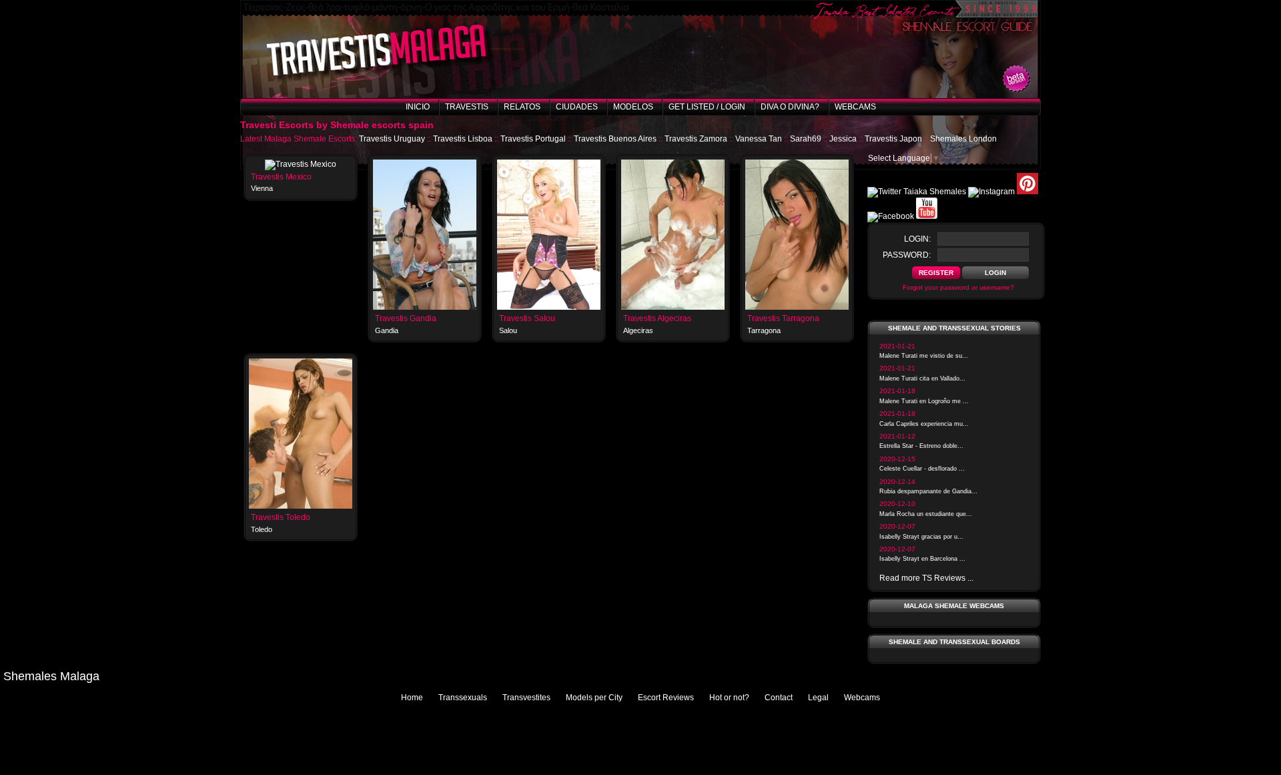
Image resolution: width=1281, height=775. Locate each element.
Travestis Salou (527, 318)
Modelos (633, 106)
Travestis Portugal (533, 139)
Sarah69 (805, 139)
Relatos (522, 106)
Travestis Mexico (281, 177)
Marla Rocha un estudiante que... (925, 514)
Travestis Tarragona (783, 318)
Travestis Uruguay (392, 139)
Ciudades (577, 106)
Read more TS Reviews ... (926, 578)
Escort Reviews (666, 697)
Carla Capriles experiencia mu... (924, 424)
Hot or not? (729, 697)
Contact (779, 697)
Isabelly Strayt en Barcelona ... (922, 558)
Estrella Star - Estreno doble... (921, 446)
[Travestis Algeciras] (673, 307)
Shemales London (963, 139)
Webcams (855, 106)
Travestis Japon (893, 139)
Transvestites (526, 697)
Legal (818, 697)
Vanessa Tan (758, 139)
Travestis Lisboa (462, 139)
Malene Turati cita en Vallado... (922, 378)
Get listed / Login (707, 106)
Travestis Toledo (280, 517)
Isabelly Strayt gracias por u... (921, 536)
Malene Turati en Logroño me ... (924, 401)
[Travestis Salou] (548, 307)
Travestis (466, 106)
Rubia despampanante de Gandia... (928, 491)
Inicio (418, 106)
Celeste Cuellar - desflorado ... (922, 468)
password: (907, 255)
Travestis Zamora (696, 139)
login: (917, 239)
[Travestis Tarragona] (797, 307)
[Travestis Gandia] (424, 307)
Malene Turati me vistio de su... (923, 355)
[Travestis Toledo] (300, 506)
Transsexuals (462, 697)
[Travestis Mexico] (300, 164)
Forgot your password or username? (958, 287)
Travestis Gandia (405, 318)
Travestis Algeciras (657, 318)
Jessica (843, 139)
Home (412, 697)
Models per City (594, 697)
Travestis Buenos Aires (615, 139)
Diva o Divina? (790, 106)
